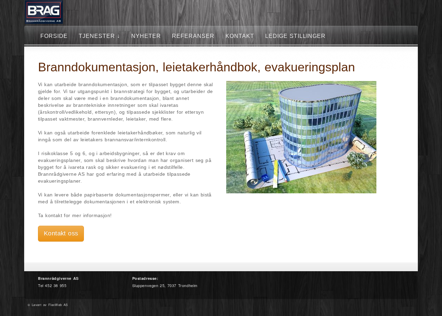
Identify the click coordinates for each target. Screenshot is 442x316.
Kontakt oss (61, 233)
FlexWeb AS (58, 305)
